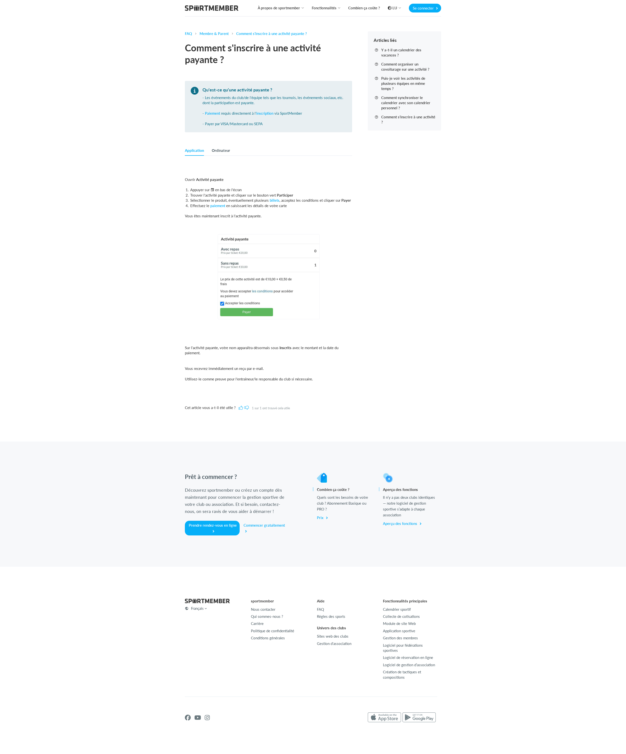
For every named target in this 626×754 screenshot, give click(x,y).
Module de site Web (399, 623)
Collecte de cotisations (401, 616)
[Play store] (419, 717)
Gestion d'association (334, 643)
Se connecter (424, 8)
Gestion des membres (400, 638)
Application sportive (399, 631)
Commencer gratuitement (264, 525)
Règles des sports (331, 616)
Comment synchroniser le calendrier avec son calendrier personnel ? (405, 102)
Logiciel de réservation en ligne (408, 657)
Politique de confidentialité (272, 631)
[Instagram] (207, 718)
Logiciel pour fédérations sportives (403, 648)
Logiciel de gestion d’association (409, 665)
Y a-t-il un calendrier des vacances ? (401, 52)
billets (274, 200)
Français (197, 608)
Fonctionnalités (324, 8)
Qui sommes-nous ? (267, 616)
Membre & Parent (214, 33)
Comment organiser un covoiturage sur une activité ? (405, 66)
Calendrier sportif (397, 609)
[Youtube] (197, 718)
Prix (320, 517)
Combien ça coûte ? (364, 8)
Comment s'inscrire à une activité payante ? (271, 33)
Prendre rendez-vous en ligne (213, 525)
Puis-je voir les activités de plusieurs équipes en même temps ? (403, 83)
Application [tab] (194, 150)
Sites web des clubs (332, 636)
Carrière (257, 623)
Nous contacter (263, 609)
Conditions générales (268, 638)
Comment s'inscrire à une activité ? (408, 119)
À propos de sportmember (279, 8)
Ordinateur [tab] (221, 150)
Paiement (212, 113)
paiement (217, 205)
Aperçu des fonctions (400, 523)
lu (394, 8)
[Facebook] (188, 718)
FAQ (188, 33)
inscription (264, 113)
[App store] (384, 717)
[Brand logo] (211, 8)
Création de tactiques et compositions (402, 674)
